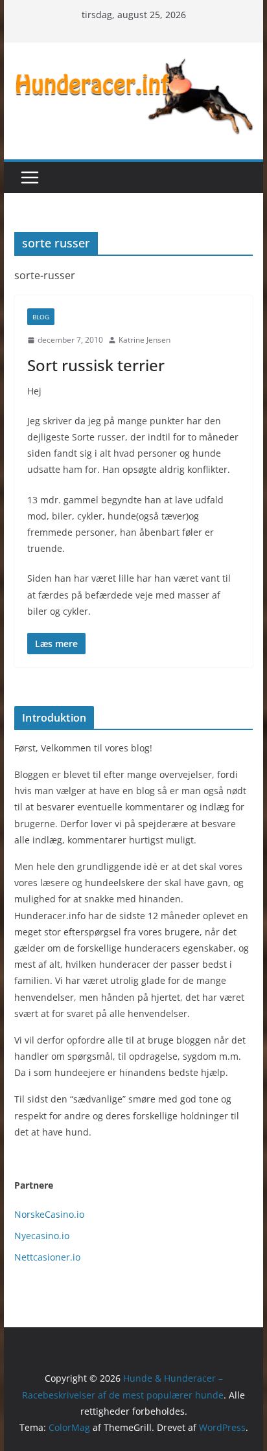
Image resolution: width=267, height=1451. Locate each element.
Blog (40, 316)
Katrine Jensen (144, 339)
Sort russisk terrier (96, 365)
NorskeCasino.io (49, 1214)
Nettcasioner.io (47, 1257)
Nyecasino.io (41, 1235)
